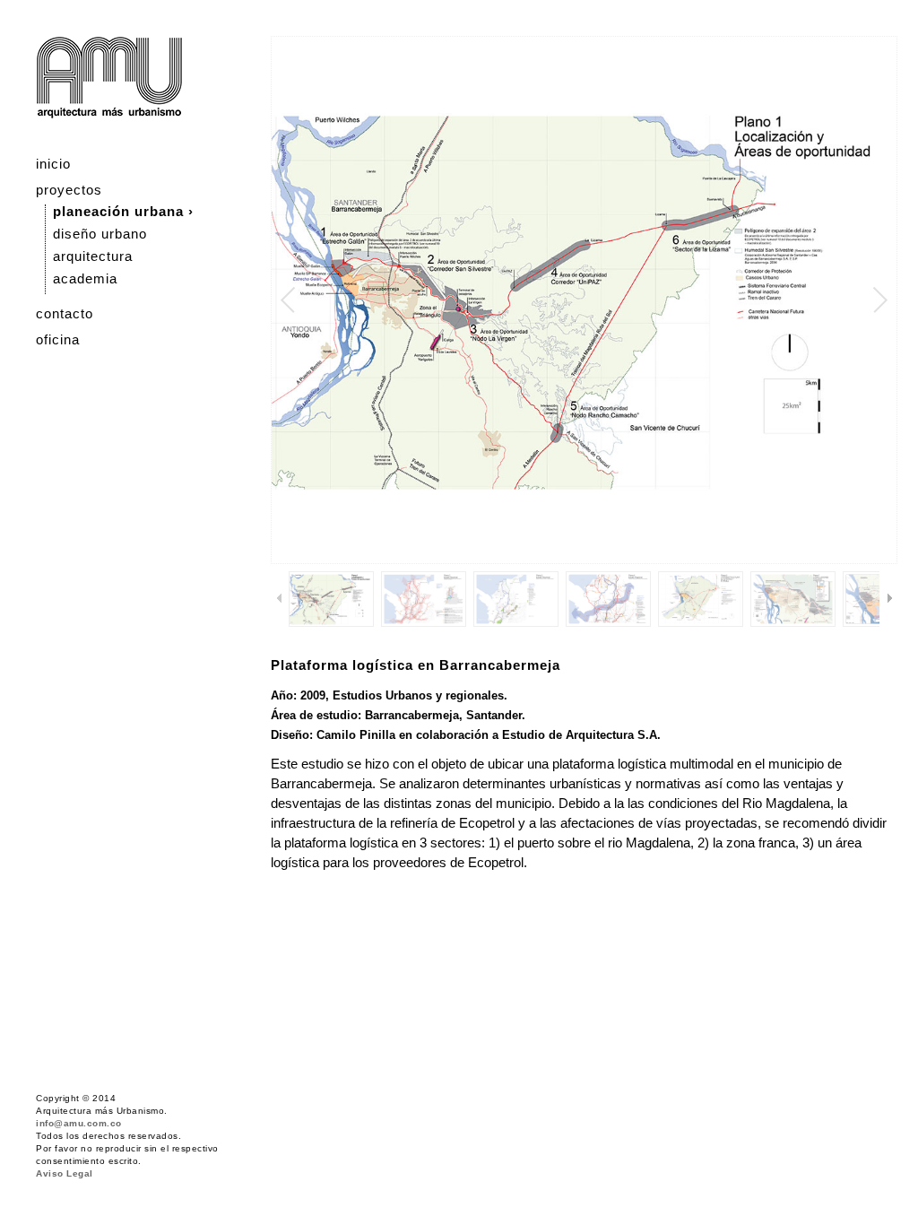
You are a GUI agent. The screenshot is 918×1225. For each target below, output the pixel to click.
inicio (53, 163)
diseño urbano (100, 233)
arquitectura (93, 256)
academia (85, 278)
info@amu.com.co (79, 1123)
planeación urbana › (123, 211)
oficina (58, 339)
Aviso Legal (64, 1173)
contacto (64, 313)
